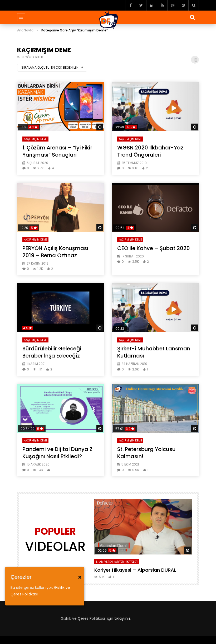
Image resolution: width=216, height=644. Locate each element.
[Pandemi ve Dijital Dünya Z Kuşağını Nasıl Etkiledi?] (60, 408)
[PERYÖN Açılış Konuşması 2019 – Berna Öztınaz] (60, 207)
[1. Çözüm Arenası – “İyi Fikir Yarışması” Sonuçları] (60, 106)
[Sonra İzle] (183, 5)
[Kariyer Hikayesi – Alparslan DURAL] (143, 526)
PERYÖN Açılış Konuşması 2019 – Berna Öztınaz (55, 252)
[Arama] (193, 5)
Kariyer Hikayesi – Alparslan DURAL (135, 570)
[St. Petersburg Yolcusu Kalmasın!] (155, 408)
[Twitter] (141, 5)
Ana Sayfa (25, 30)
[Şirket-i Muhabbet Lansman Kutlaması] (155, 307)
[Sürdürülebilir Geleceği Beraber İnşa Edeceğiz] (60, 307)
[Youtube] (162, 5)
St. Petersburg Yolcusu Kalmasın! (146, 452)
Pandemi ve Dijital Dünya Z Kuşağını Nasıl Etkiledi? (57, 452)
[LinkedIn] (151, 5)
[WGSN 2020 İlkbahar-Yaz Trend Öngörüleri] (155, 106)
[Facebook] (130, 5)
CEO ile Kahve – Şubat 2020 (153, 248)
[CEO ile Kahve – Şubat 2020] (155, 207)
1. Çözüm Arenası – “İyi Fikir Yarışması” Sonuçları (57, 151)
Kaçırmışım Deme (35, 139)
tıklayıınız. (122, 618)
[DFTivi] (108, 20)
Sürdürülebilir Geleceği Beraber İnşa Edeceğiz (51, 352)
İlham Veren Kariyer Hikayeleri (117, 562)
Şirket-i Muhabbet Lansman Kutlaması (153, 352)
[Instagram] (172, 5)
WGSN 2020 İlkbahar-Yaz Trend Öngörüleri (150, 151)
